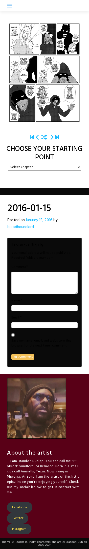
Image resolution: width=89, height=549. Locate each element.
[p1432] (57, 137)
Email (15, 317)
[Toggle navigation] (9, 5)
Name (15, 300)
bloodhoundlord (20, 227)
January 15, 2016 (39, 220)
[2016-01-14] (37, 137)
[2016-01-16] (51, 137)
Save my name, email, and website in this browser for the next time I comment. (41, 343)
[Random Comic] (44, 137)
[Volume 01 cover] (32, 137)
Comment (18, 267)
